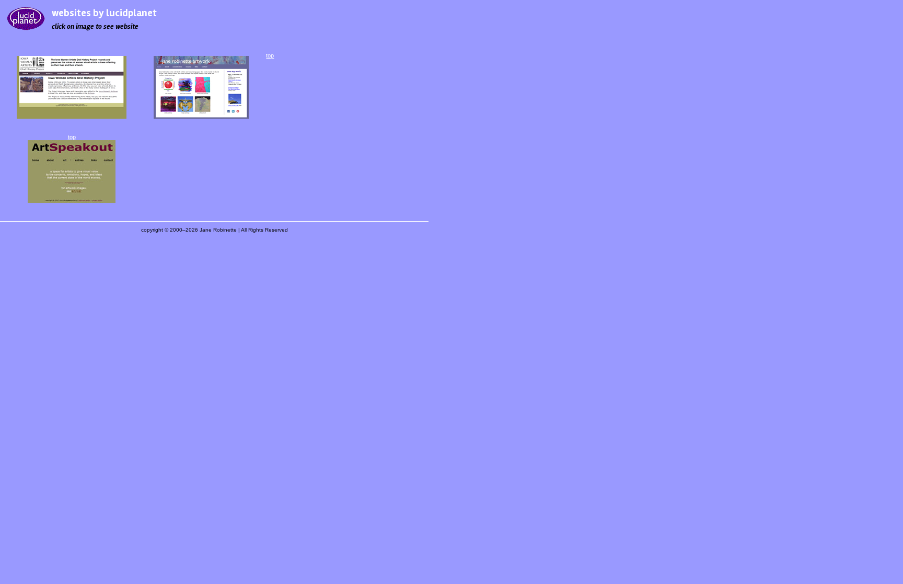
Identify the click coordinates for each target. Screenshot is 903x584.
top (72, 137)
